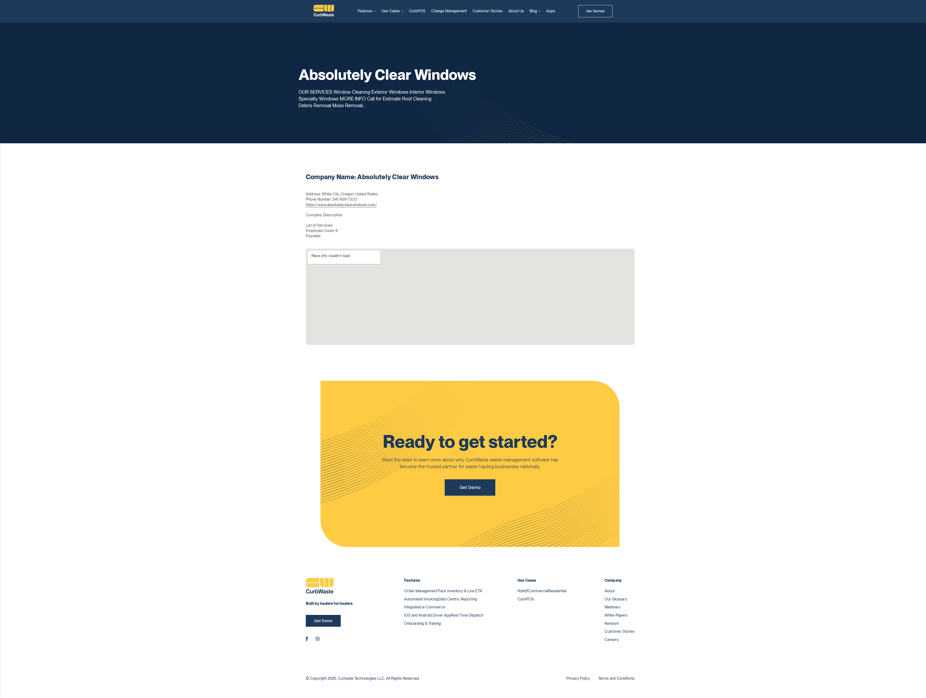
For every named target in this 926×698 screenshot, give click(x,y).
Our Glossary (616, 599)
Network (612, 623)
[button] (367, 11)
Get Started (595, 11)
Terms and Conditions (616, 678)
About (610, 591)
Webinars (612, 607)
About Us (516, 11)
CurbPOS (417, 11)
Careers (612, 639)
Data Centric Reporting (457, 599)
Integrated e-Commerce (424, 607)
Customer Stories (488, 11)
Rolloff (522, 591)
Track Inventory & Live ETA (459, 591)
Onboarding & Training (422, 623)
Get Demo (470, 487)
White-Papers (616, 615)
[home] (323, 11)
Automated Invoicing (421, 599)
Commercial (538, 591)
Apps (550, 11)
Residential (557, 591)
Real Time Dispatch (467, 615)
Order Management (420, 591)
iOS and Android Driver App (427, 615)
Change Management (449, 11)
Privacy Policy (578, 678)
